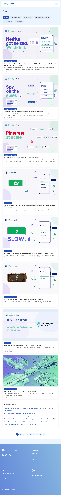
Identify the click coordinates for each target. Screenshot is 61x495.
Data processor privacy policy (10, 473)
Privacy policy (5, 476)
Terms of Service (6, 481)
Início (4, 8)
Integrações (27, 17)
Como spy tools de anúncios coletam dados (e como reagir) (20, 413)
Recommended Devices (38, 465)
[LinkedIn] (10, 455)
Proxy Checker (36, 453)
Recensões (19, 21)
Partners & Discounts (37, 462)
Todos (6, 17)
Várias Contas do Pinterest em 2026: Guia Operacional (19, 416)
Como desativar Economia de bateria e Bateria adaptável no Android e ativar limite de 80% (29, 419)
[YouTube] (6, 455)
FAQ (33, 459)
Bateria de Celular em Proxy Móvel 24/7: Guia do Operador (20, 424)
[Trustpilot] (38, 475)
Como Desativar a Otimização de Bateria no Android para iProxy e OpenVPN (25, 421)
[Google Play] (33, 470)
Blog (33, 456)
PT (56, 3)
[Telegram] (3, 455)
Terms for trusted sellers (8, 479)
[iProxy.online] (8, 4)
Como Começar (16, 17)
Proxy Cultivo (8, 21)
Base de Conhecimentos (42, 17)
